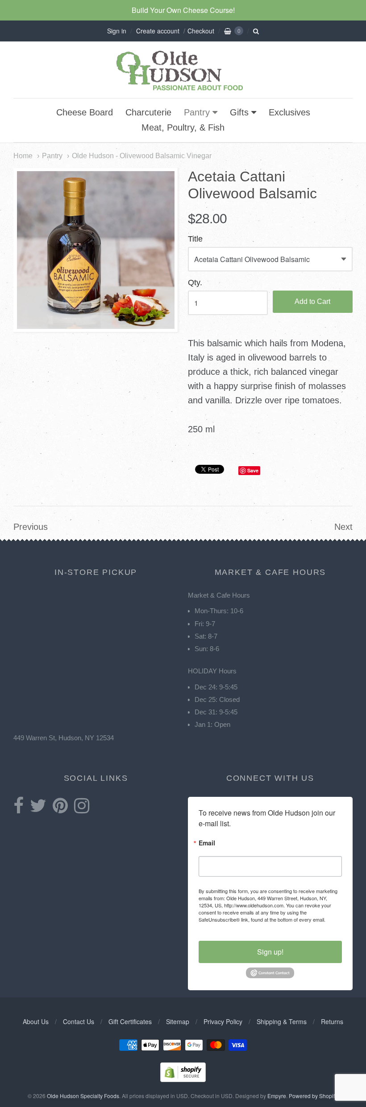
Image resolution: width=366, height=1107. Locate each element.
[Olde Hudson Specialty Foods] (183, 90)
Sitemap (177, 1021)
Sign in (116, 30)
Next (343, 527)
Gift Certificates (130, 1021)
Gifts (239, 112)
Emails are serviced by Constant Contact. (270, 923)
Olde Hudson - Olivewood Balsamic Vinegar (142, 156)
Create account (157, 30)
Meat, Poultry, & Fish (183, 127)
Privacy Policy (223, 1021)
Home (23, 156)
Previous (30, 527)
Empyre (276, 1095)
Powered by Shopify (313, 1095)
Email (207, 843)
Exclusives (289, 112)
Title (195, 239)
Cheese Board (84, 112)
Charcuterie (148, 112)
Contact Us (78, 1021)
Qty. (195, 283)
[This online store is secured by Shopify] (183, 1079)
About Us (36, 1021)
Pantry (197, 112)
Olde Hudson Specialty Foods (83, 1095)
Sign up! (270, 952)
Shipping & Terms (282, 1021)
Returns (332, 1021)
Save (252, 470)
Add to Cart (312, 301)
